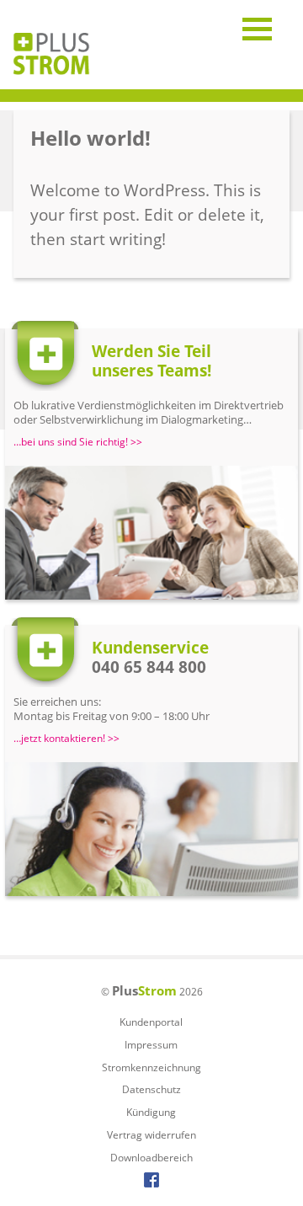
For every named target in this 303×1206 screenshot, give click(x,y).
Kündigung (151, 1112)
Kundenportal (151, 1022)
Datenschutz (151, 1089)
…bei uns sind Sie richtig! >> (77, 442)
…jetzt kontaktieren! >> (66, 738)
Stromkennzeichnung (151, 1067)
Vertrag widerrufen (151, 1135)
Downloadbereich (151, 1157)
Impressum (151, 1045)
